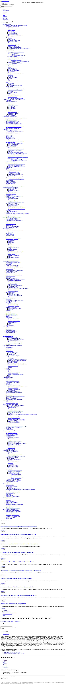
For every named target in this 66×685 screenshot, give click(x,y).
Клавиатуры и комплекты (14, 321)
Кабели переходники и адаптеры (15, 411)
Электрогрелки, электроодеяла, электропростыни (19, 48)
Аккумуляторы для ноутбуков (14, 338)
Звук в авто (8, 494)
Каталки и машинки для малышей (15, 149)
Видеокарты (8, 264)
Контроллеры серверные (13, 282)
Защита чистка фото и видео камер (13, 511)
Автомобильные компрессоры (12, 490)
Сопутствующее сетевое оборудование (14, 399)
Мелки (9, 248)
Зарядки (10, 408)
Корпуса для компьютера (11, 271)
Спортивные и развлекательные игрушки (15, 185)
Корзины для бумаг (10, 235)
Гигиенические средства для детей (15, 131)
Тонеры (10, 367)
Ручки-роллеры (11, 254)
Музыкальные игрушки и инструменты (14, 177)
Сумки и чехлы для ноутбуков (14, 343)
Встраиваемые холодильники (12, 128)
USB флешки (8, 100)
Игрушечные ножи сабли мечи (15, 139)
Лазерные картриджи (13, 361)
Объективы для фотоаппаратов (12, 515)
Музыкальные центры (13, 465)
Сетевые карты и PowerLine (12, 397)
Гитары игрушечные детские (17, 154)
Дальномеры (11, 189)
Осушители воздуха (12, 32)
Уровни (10, 191)
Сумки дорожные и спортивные (13, 505)
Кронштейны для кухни (16, 63)
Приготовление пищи (13, 58)
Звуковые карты (9, 269)
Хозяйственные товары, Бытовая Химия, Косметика (17, 213)
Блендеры (13, 54)
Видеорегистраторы (10, 493)
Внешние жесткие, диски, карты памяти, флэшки (14, 99)
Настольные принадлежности (12, 236)
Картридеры (8, 109)
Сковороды (10, 75)
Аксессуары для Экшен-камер (12, 510)
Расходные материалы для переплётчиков (17, 364)
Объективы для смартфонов (14, 412)
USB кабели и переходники (12, 219)
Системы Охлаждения (13, 291)
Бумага (9, 356)
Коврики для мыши (12, 322)
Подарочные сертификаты (11, 433)
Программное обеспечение (12, 315)
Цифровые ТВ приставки (13, 479)
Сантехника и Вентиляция (11, 203)
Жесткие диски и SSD (13, 266)
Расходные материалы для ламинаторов (17, 363)
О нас (4, 13)
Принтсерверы (9, 394)
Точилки (10, 256)
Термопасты (11, 296)
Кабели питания (9, 225)
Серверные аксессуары (13, 287)
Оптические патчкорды (11, 393)
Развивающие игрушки (13, 158)
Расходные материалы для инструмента (14, 196)
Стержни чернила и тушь (13, 255)
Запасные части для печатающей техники (17, 359)
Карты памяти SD (12, 114)
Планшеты (8, 425)
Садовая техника (9, 503)
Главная (5, 12)
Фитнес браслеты (9, 429)
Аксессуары (8, 229)
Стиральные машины (10, 332)
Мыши (9, 323)
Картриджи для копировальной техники (17, 360)
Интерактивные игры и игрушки (15, 143)
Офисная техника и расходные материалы (12, 345)
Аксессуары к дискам (13, 105)
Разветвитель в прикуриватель (12, 496)
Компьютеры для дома (13, 303)
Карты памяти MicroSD (13, 113)
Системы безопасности (8, 400)
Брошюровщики (9, 347)
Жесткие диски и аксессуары (12, 265)
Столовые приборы (12, 77)
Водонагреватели (12, 28)
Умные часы (8, 428)
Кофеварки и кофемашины (17, 57)
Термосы (10, 78)
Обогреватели (11, 31)
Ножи (9, 72)
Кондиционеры (11, 30)
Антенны (8, 383)
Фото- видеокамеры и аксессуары (10, 509)
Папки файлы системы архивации (13, 237)
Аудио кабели (9, 221)
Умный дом (8, 210)
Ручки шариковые (12, 252)
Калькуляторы (9, 348)
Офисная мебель (9, 351)
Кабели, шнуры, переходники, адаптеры (12, 217)
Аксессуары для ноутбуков (11, 337)
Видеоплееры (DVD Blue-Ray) (15, 470)
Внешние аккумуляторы (13, 406)
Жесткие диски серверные (14, 281)
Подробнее (3, 530)
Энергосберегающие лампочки (15, 85)
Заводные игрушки (10, 137)
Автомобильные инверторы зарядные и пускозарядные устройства (20, 489)
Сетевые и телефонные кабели (12, 226)
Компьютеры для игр (13, 304)
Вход (4, 9)
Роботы (7, 184)
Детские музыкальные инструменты (16, 179)
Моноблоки (8, 310)
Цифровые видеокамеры (11, 517)
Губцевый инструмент (13, 198)
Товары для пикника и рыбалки (13, 508)
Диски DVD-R (11, 107)
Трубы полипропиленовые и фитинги (16, 209)
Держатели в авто (12, 407)
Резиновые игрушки (12, 145)
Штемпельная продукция (13, 257)
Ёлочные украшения (10, 431)
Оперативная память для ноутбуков (13, 274)
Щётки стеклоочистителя (13, 488)
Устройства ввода (9, 317)
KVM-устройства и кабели (11, 218)
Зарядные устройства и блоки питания (16, 419)
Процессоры (8, 277)
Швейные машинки (12, 97)
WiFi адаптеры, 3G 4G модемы (12, 382)
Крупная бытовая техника (9, 326)
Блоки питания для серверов (14, 280)
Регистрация (6, 10)
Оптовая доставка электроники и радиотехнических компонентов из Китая (18, 534)
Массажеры (10, 42)
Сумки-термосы (9, 506)
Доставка (5, 16)
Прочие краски (11, 448)
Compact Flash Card (12, 112)
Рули (9, 324)
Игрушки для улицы (10, 161)
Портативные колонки (11, 313)
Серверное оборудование (11, 278)
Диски (7, 102)
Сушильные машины (10, 333)
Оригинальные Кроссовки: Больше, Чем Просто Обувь (13, 603)
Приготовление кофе (12, 56)
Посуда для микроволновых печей (15, 73)
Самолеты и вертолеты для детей (15, 176)
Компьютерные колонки (11, 301)
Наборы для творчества (13, 442)
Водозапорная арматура (13, 204)
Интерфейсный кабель (11, 224)
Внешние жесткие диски (11, 101)
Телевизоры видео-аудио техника (10, 450)
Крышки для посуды (12, 69)
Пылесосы (10, 91)
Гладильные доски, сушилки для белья (16, 88)
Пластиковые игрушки (13, 144)
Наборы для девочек (10, 181)
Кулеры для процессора (13, 294)
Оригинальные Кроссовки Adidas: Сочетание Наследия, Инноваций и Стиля (18, 595)
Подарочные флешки (10, 115)
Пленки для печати (12, 362)
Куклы (7, 168)
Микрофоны (11, 464)
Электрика (8, 214)
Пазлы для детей (12, 446)
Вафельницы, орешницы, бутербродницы (20, 61)
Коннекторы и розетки (13, 388)
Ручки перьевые (11, 250)
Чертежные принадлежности (12, 259)
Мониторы (10, 309)
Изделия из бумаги (10, 234)
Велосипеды (8, 500)
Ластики (10, 244)
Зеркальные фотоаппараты (11, 512)
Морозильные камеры (10, 330)
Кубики (10, 151)
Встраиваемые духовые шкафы (12, 121)
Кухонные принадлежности (14, 70)
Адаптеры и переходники (14, 418)
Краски (9, 243)
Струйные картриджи (13, 366)
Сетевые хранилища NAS (11, 398)
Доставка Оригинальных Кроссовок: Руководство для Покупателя (16, 578)
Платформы (8, 311)
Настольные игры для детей (14, 445)
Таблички (8, 258)
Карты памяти (9, 110)
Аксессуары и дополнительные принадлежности (16, 117)
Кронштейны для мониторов (14, 308)
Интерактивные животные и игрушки (16, 164)
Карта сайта (5, 19)
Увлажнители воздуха (13, 34)
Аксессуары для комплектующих (13, 262)
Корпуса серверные (12, 284)
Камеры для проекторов (16, 475)
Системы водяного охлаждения (15, 295)
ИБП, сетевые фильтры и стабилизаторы (15, 300)
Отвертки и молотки (12, 200)
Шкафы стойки (11, 390)
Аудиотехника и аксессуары (12, 457)
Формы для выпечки (12, 79)
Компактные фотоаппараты (12, 513)
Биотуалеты (8, 498)
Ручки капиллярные (12, 249)
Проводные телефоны (13, 373)
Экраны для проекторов (16, 478)
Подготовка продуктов (13, 53)
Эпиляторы (10, 49)
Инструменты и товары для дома (10, 187)
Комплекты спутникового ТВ (14, 471)
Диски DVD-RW (12, 108)
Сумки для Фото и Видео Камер (13, 516)
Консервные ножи (12, 68)
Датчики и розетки (12, 211)
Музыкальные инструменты (12, 481)
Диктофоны (10, 460)
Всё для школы (9, 233)
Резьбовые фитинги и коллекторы (15, 206)
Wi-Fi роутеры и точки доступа (12, 381)
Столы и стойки (11, 354)
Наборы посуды (11, 71)
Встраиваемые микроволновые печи (14, 123)
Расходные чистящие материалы (13, 355)
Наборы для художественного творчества (17, 443)
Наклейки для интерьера (13, 444)
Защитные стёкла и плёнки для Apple (16, 420)
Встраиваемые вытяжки (11, 120)
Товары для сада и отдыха (9, 497)
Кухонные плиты (9, 329)
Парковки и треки (12, 175)
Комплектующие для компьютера (10, 261)
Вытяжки (8, 328)
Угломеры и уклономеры (13, 190)
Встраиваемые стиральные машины (13, 127)
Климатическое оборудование (12, 26)
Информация (6, 634)
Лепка (9, 440)
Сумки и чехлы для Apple (14, 422)
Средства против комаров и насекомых (14, 504)
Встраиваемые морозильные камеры (14, 124)
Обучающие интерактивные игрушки (16, 166)
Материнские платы (10, 272)
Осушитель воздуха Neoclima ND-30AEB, (12, 652)
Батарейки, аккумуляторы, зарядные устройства (16, 25)
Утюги (9, 93)
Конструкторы (9, 167)
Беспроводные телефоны (13, 371)
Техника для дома (9, 86)
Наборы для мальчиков (11, 182)
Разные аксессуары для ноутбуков (15, 341)
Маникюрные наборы (13, 41)
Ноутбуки (8, 344)
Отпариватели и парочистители (15, 90)
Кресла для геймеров (12, 352)
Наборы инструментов (11, 194)
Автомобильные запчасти (11, 486)
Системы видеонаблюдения (12, 403)
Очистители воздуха (12, 33)
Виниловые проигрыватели (14, 459)
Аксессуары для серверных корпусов (16, 279)
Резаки (7, 368)
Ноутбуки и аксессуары (8, 336)
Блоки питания (9, 263)
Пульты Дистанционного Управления (16, 456)
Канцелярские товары (8, 228)
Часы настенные (11, 94)
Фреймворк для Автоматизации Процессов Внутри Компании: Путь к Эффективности (21, 570)
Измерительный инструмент (12, 188)
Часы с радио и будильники (14, 95)
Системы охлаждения (10, 292)
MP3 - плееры (11, 458)
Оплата (4, 17)
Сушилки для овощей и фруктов (18, 55)
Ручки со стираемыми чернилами (15, 251)
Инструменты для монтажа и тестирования (17, 386)
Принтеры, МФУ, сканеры (11, 314)
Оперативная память (10, 273)
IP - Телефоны (11, 370)
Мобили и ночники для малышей (15, 152)
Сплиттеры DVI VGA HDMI (12, 227)
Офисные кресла (12, 353)
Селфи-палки (11, 413)
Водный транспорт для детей (14, 170)
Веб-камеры (8, 299)
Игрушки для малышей (11, 146)
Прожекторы (11, 83)
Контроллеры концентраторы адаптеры (14, 270)
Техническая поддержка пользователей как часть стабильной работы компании (19, 543)
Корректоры (11, 242)
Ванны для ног (11, 39)
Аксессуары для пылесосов (14, 87)
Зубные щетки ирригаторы (14, 40)
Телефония (8, 369)
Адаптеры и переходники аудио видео (14, 220)
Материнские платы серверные (15, 285)
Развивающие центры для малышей (19, 160)
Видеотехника (9, 468)
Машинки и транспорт (11, 169)
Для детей (5, 129)
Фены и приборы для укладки (14, 47)
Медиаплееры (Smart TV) (13, 472)
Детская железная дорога (13, 172)
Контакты (5, 18)
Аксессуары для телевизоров (12, 451)
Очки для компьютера (13, 455)
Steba (4, 615)
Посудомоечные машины (11, 331)
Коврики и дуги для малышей (14, 150)
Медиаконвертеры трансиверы (12, 391)
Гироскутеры (8, 423)
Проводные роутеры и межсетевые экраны (15, 396)
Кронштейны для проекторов (17, 476)
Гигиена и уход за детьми (11, 130)
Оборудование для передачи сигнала (14, 392)
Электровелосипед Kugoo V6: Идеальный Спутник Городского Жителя (17, 561)
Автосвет (10, 487)
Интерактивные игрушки (13, 147)
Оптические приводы (10, 276)
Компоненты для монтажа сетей (13, 385)
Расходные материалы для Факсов (15, 374)
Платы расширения (12, 286)
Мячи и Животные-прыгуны (14, 155)
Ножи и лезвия (11, 199)
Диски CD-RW (11, 106)
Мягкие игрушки (9, 180)
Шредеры (8, 376)
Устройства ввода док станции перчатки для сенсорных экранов (22, 414)
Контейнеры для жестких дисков (15, 267)
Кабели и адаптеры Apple (13, 421)
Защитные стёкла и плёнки (14, 409)
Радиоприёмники (12, 467)
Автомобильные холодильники (12, 491)
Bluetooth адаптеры (10, 379)
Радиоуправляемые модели (12, 435)
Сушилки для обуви (12, 92)
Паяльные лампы (9, 195)
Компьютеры (8, 302)
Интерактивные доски (16, 474)
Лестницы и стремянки (11, 192)
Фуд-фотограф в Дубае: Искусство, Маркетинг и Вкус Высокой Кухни (17, 552)
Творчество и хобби (10, 436)
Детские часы (9, 136)
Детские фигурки (9, 135)
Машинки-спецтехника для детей (15, 174)
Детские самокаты (10, 501)
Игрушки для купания (10, 142)
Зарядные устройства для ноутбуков (16, 339)
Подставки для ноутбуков (13, 340)
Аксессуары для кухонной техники (16, 52)
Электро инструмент (10, 216)
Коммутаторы (9, 384)
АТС (7, 346)
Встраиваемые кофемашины (12, 122)
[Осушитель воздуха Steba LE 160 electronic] (10, 621)
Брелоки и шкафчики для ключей (15, 231)
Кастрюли (10, 65)
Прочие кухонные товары (14, 62)
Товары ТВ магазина (10, 449)
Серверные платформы (13, 289)
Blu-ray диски (11, 104)
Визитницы (10, 232)
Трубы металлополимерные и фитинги (16, 207)
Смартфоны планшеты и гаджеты (10, 404)
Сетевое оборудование (8, 377)
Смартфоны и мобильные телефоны (14, 427)
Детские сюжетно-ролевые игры (13, 134)
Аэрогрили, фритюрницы (16, 60)
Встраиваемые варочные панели (13, 119)
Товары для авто (6, 483)
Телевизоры (8, 482)
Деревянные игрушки (10, 132)
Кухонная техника (10, 50)
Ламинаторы (8, 349)
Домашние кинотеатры (13, 461)
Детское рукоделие (12, 438)
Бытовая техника (7, 24)
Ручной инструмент (10, 197)
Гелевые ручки (11, 240)
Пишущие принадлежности (12, 239)
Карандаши (10, 241)
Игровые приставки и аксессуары (13, 480)
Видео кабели (9, 222)
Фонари (7, 212)
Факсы (9, 375)
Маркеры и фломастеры (13, 247)
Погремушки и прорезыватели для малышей (18, 157)
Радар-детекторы (9, 495)
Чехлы (9, 415)
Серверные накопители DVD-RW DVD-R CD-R (18, 288)
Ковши (9, 67)
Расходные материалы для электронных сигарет (16, 426)
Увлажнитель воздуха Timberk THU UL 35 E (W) (13, 653)
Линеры (10, 246)
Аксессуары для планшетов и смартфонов (15, 405)
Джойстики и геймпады (13, 319)
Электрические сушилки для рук (15, 35)
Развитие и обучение (10, 183)
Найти (2, 7)
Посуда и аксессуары (10, 64)
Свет (7, 82)
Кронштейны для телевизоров (15, 453)
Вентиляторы (11, 27)
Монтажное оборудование (14, 389)
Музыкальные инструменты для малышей (17, 153)
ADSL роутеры (9, 378)
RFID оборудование (10, 401)
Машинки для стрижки (13, 43)
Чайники (10, 80)
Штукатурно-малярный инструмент (16, 202)
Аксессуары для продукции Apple (13, 416)
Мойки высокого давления (11, 502)
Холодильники (9, 334)
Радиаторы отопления (13, 205)
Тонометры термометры (13, 46)
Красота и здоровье (10, 37)
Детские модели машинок (14, 173)
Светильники (11, 84)
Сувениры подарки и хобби (9, 430)
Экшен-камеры (9, 518)
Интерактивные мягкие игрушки (15, 165)
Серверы (8, 316)
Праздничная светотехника (12, 434)
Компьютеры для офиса (13, 306)
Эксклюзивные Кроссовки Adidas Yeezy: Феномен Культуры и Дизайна (17, 586)
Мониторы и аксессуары (11, 307)
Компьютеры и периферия (9, 297)
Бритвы (10, 38)
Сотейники (10, 76)
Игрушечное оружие (10, 138)
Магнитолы (10, 463)
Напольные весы (12, 45)
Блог (4, 15)
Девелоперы (11, 358)
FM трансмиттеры (10, 485)
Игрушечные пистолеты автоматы (15, 140)
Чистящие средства (10, 325)
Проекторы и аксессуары (13, 473)
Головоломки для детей (13, 437)
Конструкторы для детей (16, 159)
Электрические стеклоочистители (15, 98)
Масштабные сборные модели (14, 441)
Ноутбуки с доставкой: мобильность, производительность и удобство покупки (19, 526)
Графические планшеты (13, 318)
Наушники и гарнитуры (13, 466)
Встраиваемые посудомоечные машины (14, 125)
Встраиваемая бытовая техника (10, 116)
